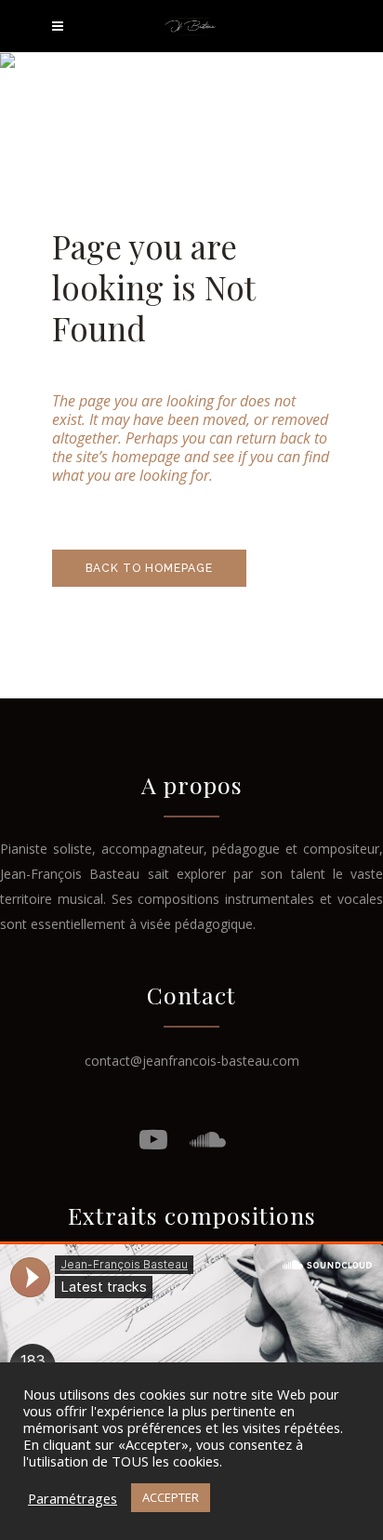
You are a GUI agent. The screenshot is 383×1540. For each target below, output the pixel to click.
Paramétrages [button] (72, 1498)
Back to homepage (149, 568)
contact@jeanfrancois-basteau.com (192, 1060)
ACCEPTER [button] (170, 1497)
